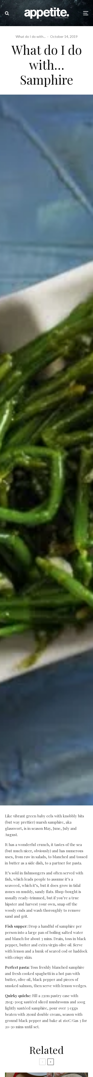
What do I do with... (31, 36)
